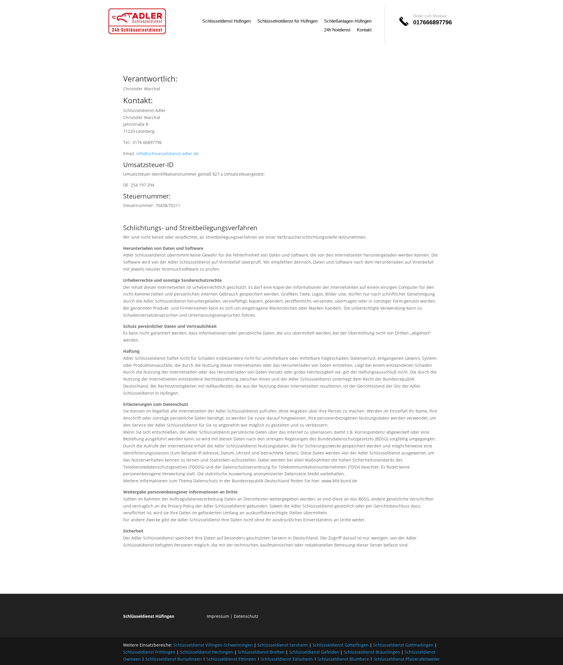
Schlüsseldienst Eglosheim (287, 659)
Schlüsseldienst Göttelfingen (341, 645)
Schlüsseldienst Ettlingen (231, 659)
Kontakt (364, 30)
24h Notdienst (337, 30)
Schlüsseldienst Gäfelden (314, 652)
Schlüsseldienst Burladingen (173, 659)
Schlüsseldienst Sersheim (282, 645)
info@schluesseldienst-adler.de (167, 153)
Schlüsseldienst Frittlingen (149, 652)
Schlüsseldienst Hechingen (206, 652)
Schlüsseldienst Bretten (261, 652)
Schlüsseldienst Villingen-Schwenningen (213, 645)
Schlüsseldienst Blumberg (343, 659)
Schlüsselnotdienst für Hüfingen (287, 21)
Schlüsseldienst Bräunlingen (372, 652)
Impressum (218, 616)
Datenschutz (246, 616)
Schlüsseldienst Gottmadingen (403, 645)
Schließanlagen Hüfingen (348, 21)
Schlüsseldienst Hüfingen (226, 21)
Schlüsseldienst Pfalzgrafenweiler (407, 659)
